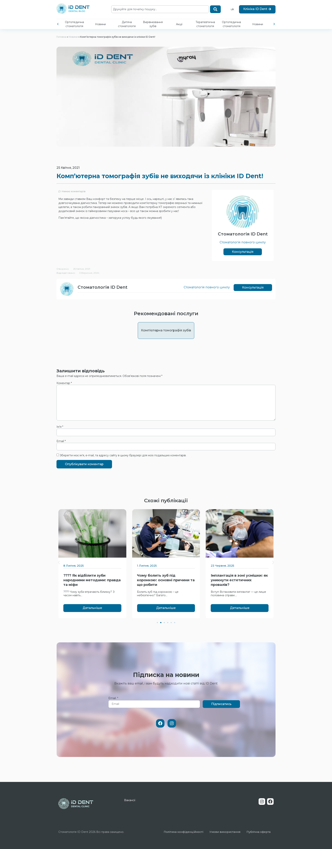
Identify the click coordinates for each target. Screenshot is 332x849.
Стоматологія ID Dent (243, 234)
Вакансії (129, 800)
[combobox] (160, 9)
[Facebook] (160, 723)
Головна (61, 36)
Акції (179, 24)
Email (61, 441)
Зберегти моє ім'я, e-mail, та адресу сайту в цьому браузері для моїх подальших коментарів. (123, 455)
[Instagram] (172, 723)
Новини (100, 24)
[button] (57, 24)
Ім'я (59, 426)
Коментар (64, 383)
